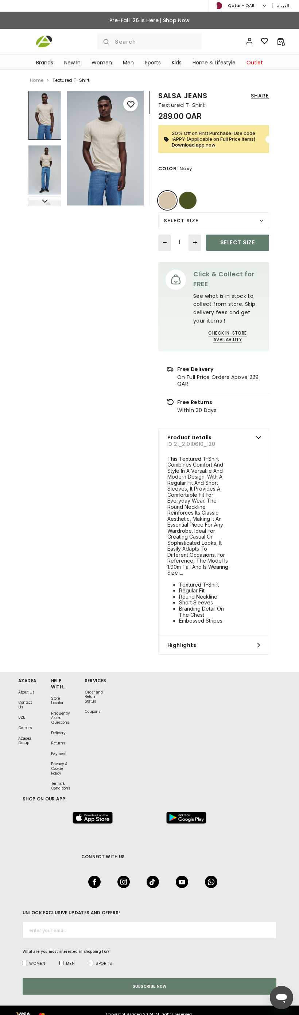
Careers (25, 728)
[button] (280, 41)
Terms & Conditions (60, 785)
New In (72, 62)
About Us (26, 692)
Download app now (193, 145)
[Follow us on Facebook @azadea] (92, 881)
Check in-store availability (227, 336)
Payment (58, 753)
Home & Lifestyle (214, 62)
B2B (22, 717)
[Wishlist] (264, 41)
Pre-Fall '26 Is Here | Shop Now (149, 20)
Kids (177, 62)
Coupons (92, 711)
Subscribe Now (150, 986)
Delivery (58, 733)
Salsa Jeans (182, 96)
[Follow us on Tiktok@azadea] (150, 881)
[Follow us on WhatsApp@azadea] (209, 881)
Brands (44, 62)
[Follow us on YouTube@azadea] (179, 881)
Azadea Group (24, 740)
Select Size (181, 220)
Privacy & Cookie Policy (59, 768)
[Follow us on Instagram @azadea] (121, 881)
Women (102, 62)
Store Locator (57, 700)
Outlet (254, 62)
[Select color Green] (188, 200)
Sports (153, 62)
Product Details (189, 437)
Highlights (181, 645)
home (36, 80)
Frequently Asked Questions (60, 717)
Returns (58, 743)
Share (260, 95)
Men (128, 62)
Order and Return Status (94, 696)
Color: (168, 168)
